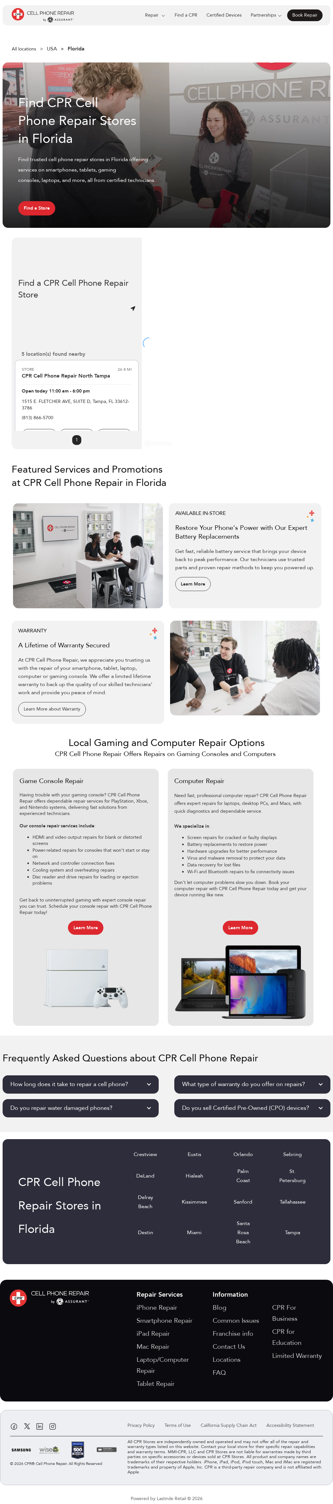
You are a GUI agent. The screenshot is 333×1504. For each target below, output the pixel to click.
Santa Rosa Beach (243, 1232)
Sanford (243, 1202)
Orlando (243, 1154)
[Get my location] (133, 308)
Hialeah (194, 1176)
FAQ (219, 1372)
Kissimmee (194, 1202)
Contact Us (229, 1346)
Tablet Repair (156, 1383)
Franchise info (233, 1333)
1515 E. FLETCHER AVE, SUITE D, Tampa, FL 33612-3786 (75, 404)
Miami (194, 1232)
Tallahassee (293, 1202)
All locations (24, 49)
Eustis (194, 1154)
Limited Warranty (297, 1355)
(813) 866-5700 (37, 418)
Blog (219, 1307)
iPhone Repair (157, 1307)
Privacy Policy (141, 1425)
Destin (145, 1232)
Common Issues (236, 1320)
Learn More (193, 584)
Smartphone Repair (165, 1320)
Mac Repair (153, 1346)
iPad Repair (153, 1333)
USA (52, 48)
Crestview (145, 1154)
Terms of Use (178, 1425)
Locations (227, 1359)
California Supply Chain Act (229, 1425)
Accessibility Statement (290, 1425)
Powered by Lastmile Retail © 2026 (167, 1499)
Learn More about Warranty (52, 709)
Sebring (292, 1154)
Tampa (292, 1232)
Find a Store (37, 208)
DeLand (145, 1176)
